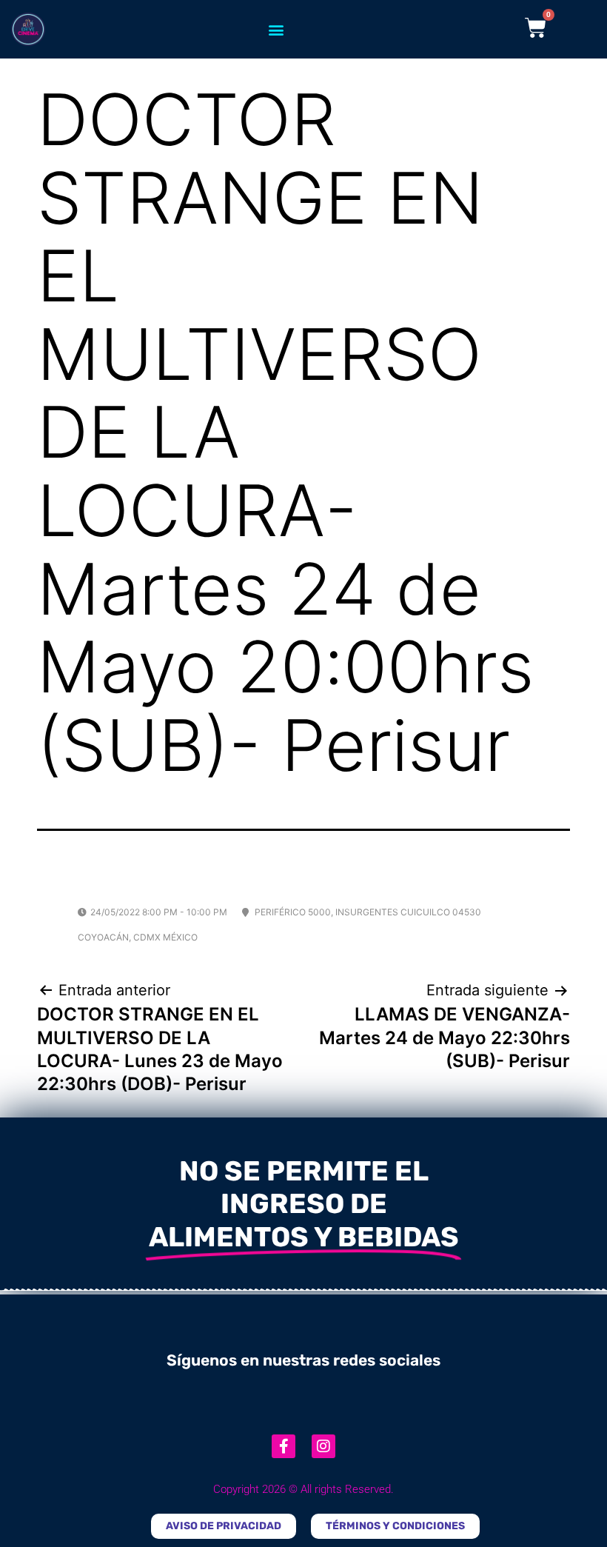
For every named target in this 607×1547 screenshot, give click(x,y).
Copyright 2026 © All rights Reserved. (303, 1489)
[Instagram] (323, 1446)
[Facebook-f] (283, 1446)
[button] (276, 29)
